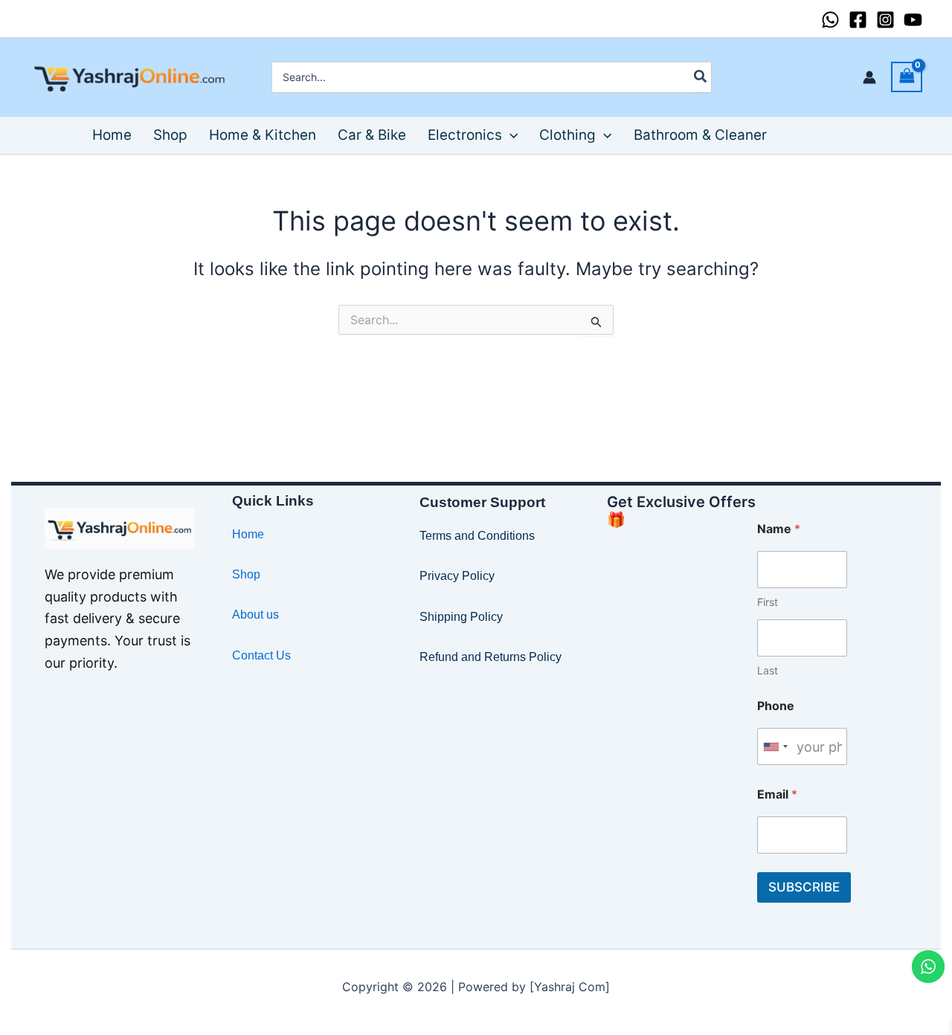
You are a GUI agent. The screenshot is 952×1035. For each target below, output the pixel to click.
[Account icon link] (869, 77)
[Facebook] (858, 19)
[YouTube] (913, 19)
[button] (510, 135)
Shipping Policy (461, 616)
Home (248, 534)
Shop (246, 574)
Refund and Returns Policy (490, 657)
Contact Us (261, 655)
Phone (775, 706)
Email (777, 794)
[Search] (701, 77)
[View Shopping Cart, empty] (906, 77)
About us (255, 614)
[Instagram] (885, 19)
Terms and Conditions (477, 535)
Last (767, 670)
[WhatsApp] (830, 19)
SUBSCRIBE (804, 887)
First (767, 602)
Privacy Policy (457, 576)
